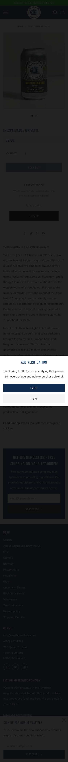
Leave (34, 399)
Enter (34, 388)
